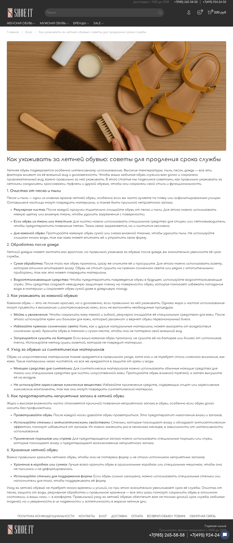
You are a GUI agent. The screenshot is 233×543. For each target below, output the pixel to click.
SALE (97, 23)
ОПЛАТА (137, 516)
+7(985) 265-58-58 (186, 2)
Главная (13, 32)
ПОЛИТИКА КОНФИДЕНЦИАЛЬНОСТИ (46, 516)
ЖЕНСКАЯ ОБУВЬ (20, 23)
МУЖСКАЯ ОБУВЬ (53, 23)
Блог (28, 32)
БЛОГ (103, 516)
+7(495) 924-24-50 (214, 2)
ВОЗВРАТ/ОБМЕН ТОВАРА (166, 516)
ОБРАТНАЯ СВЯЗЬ (203, 516)
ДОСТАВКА (119, 516)
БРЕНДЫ (79, 23)
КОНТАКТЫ (87, 516)
